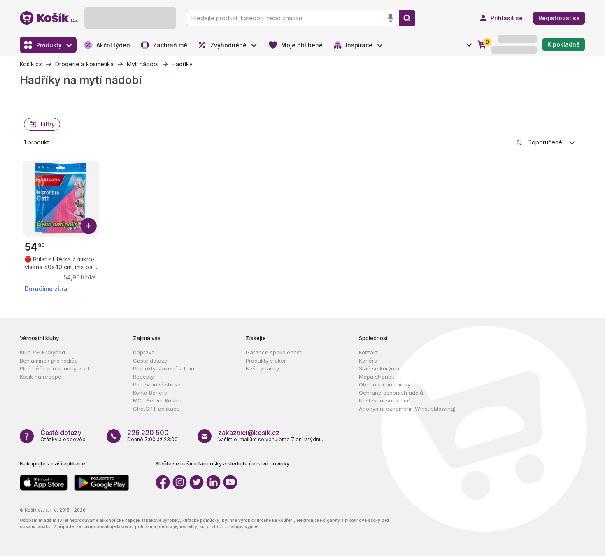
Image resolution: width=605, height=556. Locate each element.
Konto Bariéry (150, 392)
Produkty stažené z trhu (163, 368)
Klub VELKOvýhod (42, 352)
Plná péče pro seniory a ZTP (57, 368)
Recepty (143, 376)
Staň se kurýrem (380, 368)
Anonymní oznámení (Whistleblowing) (407, 408)
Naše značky (262, 368)
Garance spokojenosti (274, 352)
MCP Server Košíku (157, 400)
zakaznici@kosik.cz (248, 432)
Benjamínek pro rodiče (49, 360)
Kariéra (368, 360)
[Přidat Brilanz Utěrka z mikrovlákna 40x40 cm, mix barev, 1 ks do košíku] (88, 226)
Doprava (144, 352)
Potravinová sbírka (157, 384)
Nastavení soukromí (384, 400)
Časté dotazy (150, 360)
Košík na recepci (41, 376)
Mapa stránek (376, 376)
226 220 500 (148, 432)
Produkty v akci (265, 360)
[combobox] (546, 142)
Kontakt (368, 352)
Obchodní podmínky (384, 384)
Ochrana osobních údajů (391, 392)
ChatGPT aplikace (156, 408)
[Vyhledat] (407, 18)
